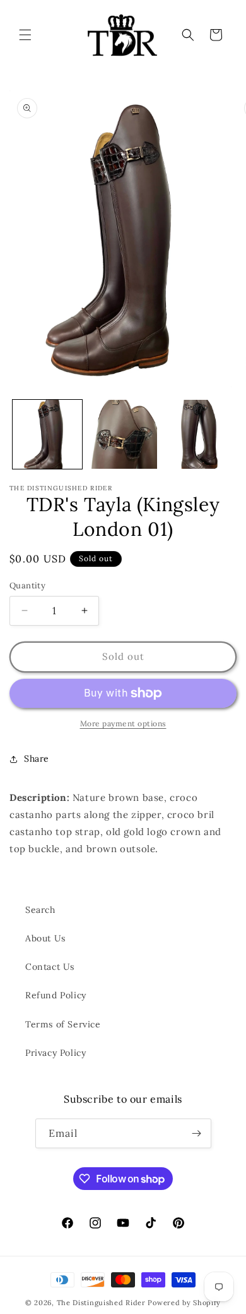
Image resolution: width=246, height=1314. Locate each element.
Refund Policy (55, 995)
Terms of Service (63, 1024)
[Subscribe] (197, 1133)
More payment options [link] (123, 723)
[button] (25, 35)
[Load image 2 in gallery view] (123, 434)
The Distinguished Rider (101, 1302)
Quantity (27, 585)
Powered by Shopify (184, 1302)
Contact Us (49, 966)
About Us (45, 938)
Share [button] (36, 758)
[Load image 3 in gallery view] (198, 434)
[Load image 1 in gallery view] (47, 434)
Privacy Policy (55, 1052)
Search (40, 909)
